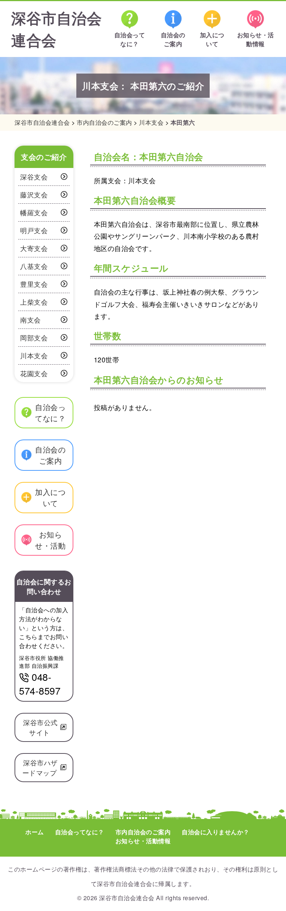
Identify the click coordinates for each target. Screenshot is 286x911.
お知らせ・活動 (50, 540)
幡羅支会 (34, 212)
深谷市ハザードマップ (40, 767)
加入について (212, 39)
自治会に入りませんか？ (216, 832)
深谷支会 (34, 176)
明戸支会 (34, 230)
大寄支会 (34, 248)
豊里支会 (34, 284)
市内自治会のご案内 (143, 832)
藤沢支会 (34, 194)
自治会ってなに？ (129, 39)
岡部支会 (34, 337)
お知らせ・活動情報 (255, 39)
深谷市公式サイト (40, 727)
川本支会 (34, 355)
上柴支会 (34, 302)
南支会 (30, 319)
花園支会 (34, 373)
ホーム (34, 832)
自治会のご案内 (173, 39)
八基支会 (34, 266)
